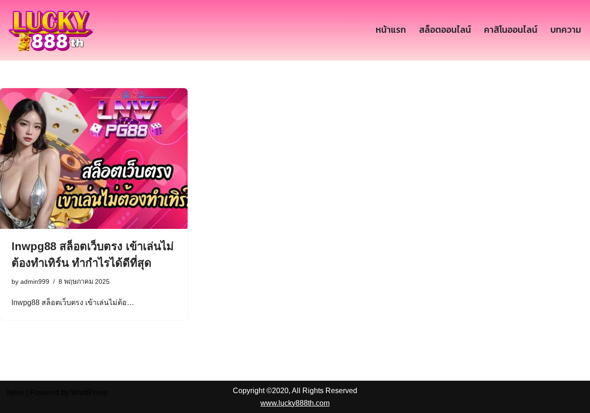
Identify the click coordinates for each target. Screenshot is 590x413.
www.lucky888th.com (295, 403)
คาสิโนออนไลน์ (510, 29)
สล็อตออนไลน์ (445, 29)
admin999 (34, 281)
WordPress (89, 392)
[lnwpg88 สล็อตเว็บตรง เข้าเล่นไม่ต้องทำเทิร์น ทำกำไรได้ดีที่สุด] (94, 158)
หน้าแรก (391, 29)
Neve (15, 392)
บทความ (565, 29)
